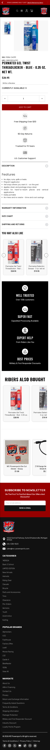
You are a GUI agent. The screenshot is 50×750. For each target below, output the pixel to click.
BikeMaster (7, 664)
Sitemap (36, 741)
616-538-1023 (12, 544)
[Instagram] (10, 745)
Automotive (7, 616)
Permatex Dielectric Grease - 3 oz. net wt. (36, 267)
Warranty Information (14, 208)
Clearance (6, 600)
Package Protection (10, 715)
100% (5, 668)
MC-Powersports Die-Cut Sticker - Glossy (17, 467)
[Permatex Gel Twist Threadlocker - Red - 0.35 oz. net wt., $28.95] (13, 252)
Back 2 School (8, 564)
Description (8, 166)
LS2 (4, 656)
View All (6, 671)
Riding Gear (7, 580)
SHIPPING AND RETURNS (13, 224)
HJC (4, 636)
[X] (15, 745)
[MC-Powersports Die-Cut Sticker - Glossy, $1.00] (17, 452)
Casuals (6, 584)
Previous (3, 2)
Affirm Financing (9, 687)
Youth (5, 612)
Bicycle (5, 588)
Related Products (25, 233)
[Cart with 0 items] (31, 11)
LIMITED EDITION (9, 569)
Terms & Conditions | (11, 741)
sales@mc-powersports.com (18, 549)
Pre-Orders (7, 604)
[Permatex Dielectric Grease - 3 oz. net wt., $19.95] (37, 252)
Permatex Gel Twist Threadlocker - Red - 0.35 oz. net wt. (13, 267)
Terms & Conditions (10, 707)
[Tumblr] (25, 745)
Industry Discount (9, 723)
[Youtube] (20, 745)
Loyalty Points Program (12, 727)
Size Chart (7, 216)
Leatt (5, 648)
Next (46, 2)
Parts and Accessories (11, 592)
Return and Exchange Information (16, 699)
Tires (4, 596)
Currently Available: (14, 88)
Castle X (6, 660)
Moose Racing (8, 652)
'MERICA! (6, 561)
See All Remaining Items (35, 3)
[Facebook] (5, 745)
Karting (5, 620)
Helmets (6, 576)
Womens (6, 608)
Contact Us (7, 691)
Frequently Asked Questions (14, 703)
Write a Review (9, 83)
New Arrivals (7, 572)
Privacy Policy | (26, 741)
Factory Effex (8, 644)
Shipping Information (11, 711)
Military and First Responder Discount (17, 719)
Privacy (5, 695)
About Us (6, 683)
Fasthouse (7, 640)
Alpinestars (7, 632)
